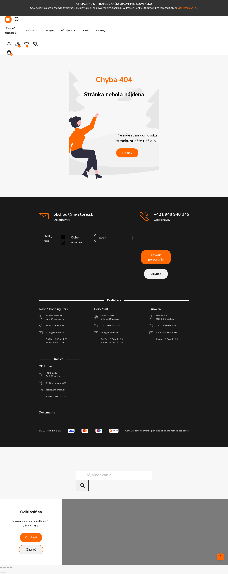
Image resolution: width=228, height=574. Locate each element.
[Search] (82, 485)
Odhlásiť (31, 537)
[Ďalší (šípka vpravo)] (4, 572)
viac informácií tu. (188, 8)
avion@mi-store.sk (55, 332)
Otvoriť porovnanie (156, 257)
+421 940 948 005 (166, 325)
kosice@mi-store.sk (55, 389)
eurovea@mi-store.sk (166, 332)
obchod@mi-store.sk (73, 214)
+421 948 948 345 (171, 214)
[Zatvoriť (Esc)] (11, 567)
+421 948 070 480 (111, 325)
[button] (10, 52)
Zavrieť (156, 274)
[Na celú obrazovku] (4, 567)
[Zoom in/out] (1, 567)
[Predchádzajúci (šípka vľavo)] (1, 572)
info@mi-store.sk (109, 332)
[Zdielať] (8, 567)
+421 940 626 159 (56, 382)
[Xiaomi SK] (8, 19)
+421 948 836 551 (56, 325)
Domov (127, 153)
